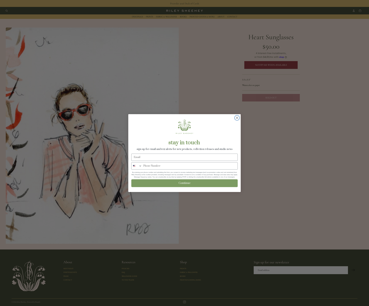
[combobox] (136, 165)
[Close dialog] (237, 117)
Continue (185, 183)
